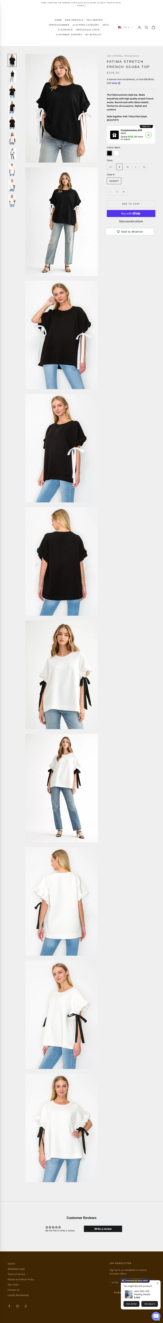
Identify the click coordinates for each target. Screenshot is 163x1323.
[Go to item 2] (12, 76)
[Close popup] (157, 1283)
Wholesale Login (88, 30)
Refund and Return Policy (21, 1279)
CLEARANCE (65, 30)
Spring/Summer (59, 25)
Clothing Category (86, 25)
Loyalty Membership (18, 1295)
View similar (131, 1304)
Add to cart (131, 204)
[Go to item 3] (12, 91)
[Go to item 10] (12, 200)
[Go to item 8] (12, 169)
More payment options (131, 221)
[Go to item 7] (12, 154)
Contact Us (13, 1289)
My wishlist (93, 35)
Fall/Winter (95, 20)
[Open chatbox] (156, 1316)
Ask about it (149, 1304)
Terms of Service (16, 1274)
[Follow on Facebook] (9, 1306)
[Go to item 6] (12, 138)
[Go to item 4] (12, 107)
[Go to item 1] (12, 60)
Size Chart (13, 1284)
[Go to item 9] (12, 185)
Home (58, 20)
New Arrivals (74, 20)
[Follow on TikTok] (25, 1306)
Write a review (103, 1228)
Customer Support (69, 35)
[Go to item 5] (12, 122)
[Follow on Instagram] (17, 1306)
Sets (106, 25)
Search (11, 1263)
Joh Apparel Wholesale (123, 56)
